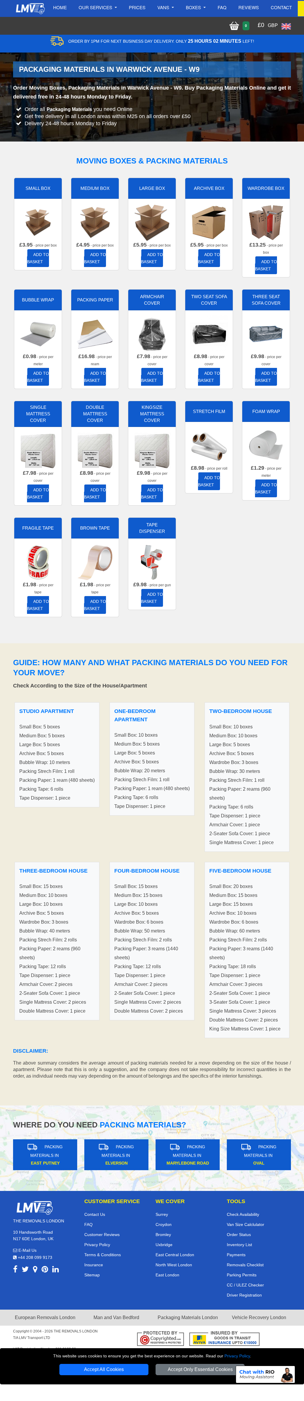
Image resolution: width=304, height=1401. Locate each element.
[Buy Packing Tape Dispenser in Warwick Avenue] (152, 561)
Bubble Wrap (38, 299)
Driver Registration (244, 1295)
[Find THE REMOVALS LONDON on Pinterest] (45, 1270)
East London (167, 1275)
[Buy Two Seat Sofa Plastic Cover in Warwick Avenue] (209, 333)
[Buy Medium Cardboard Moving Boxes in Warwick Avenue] (95, 222)
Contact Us (94, 1214)
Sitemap (92, 1275)
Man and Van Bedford (116, 1317)
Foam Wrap (266, 411)
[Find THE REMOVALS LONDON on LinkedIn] (55, 1270)
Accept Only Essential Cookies (200, 1369)
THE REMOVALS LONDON (76, 1331)
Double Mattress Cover (95, 414)
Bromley (163, 1234)
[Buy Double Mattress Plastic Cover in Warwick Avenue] (95, 450)
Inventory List (239, 1244)
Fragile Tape (38, 527)
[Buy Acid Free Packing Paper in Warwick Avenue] (95, 333)
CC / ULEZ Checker (245, 1285)
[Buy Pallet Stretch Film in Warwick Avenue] (209, 445)
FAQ (88, 1224)
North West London (174, 1264)
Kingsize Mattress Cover (152, 414)
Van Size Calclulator (245, 1224)
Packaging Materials (69, 109)
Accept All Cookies (104, 1369)
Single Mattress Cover (38, 414)
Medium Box (95, 188)
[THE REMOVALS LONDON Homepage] (30, 8)
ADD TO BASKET (38, 258)
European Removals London (45, 1317)
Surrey (162, 1214)
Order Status (239, 1234)
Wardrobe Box (266, 188)
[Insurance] (224, 1339)
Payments (236, 1254)
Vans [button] (163, 7)
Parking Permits (241, 1275)
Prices (137, 7)
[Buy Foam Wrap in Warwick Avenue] (266, 445)
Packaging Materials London (188, 1317)
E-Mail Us (27, 1250)
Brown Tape (95, 527)
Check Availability (243, 1214)
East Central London (175, 1254)
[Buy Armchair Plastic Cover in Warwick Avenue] (152, 333)
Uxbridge (164, 1244)
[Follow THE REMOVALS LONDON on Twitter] (25, 1270)
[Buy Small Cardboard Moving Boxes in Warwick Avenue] (38, 222)
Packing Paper (95, 299)
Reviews (248, 7)
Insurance (93, 1264)
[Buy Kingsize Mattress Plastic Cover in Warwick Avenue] (152, 450)
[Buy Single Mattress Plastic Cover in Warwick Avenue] (38, 450)
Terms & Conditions (102, 1254)
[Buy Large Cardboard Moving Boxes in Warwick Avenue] (152, 222)
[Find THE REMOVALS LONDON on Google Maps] (35, 1270)
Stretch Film (209, 411)
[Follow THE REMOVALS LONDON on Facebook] (15, 1270)
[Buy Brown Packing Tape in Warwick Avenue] (95, 561)
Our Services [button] (96, 7)
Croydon (164, 1224)
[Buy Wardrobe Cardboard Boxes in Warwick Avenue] (266, 222)
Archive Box (209, 188)
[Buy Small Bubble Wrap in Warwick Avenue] (38, 333)
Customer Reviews (102, 1234)
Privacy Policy (237, 1356)
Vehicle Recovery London (259, 1317)
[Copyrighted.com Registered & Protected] (160, 1339)
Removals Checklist (245, 1264)
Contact (281, 7)
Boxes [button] (194, 7)
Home (60, 7)
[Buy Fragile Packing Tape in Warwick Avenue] (38, 561)
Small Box (38, 188)
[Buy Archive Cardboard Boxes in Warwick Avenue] (209, 222)
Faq (222, 7)
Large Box (152, 188)
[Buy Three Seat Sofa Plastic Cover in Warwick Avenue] (266, 333)
